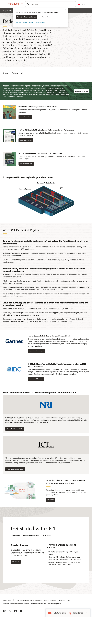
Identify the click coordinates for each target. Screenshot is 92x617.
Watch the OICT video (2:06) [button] (15, 469)
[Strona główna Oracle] (15, 4)
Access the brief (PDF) (26, 164)
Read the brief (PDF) (25, 140)
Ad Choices (61, 600)
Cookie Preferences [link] (50, 600)
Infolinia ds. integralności (38, 603)
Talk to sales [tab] (15, 535)
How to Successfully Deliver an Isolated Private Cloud (49, 336)
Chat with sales (60, 613)
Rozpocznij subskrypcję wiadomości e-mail (16, 603)
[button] (4, 4)
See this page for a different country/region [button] (30, 22)
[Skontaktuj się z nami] (88, 4)
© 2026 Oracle (7, 600)
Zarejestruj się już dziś (81, 91)
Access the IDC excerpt (35, 379)
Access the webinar (25, 117)
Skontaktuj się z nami (54, 603)
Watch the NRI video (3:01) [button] (14, 429)
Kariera (69, 600)
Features (15, 73)
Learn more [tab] (46, 535)
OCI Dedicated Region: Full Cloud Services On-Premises (40, 153)
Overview (6, 73)
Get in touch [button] (15, 561)
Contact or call (78, 613)
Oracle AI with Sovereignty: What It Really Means (38, 106)
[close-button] (86, 613)
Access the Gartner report (36, 351)
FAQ (22, 73)
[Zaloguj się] (83, 4)
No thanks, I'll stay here (46, 17)
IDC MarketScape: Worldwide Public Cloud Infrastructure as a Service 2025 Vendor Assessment (57, 365)
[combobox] (50, 4)
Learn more (50, 500)
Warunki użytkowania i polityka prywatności (29, 600)
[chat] (50, 613)
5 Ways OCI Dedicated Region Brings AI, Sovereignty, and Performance (46, 130)
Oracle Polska (7, 11)
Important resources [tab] (31, 535)
